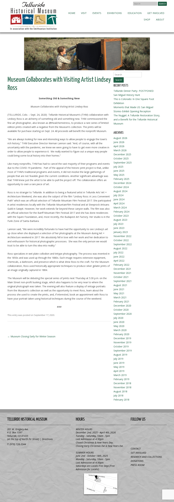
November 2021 (122, 272)
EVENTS (96, 13)
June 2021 (119, 289)
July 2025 (118, 166)
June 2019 (119, 362)
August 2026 (120, 138)
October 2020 (121, 309)
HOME (71, 13)
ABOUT (160, 19)
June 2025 (119, 170)
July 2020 (118, 317)
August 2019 (120, 354)
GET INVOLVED (155, 13)
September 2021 (123, 281)
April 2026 (119, 146)
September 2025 (123, 162)
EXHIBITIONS (114, 13)
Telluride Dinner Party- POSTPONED (134, 90)
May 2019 (119, 366)
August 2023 (120, 219)
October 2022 (121, 240)
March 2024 (120, 207)
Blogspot (149, 431)
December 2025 (122, 154)
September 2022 (123, 244)
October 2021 (121, 277)
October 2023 (121, 215)
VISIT (84, 13)
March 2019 (120, 375)
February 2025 (121, 179)
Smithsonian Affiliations (26, 452)
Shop (147, 19)
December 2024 (122, 183)
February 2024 (121, 211)
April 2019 (119, 371)
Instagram (149, 439)
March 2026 (120, 150)
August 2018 (120, 391)
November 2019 (122, 342)
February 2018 (121, 399)
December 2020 (122, 305)
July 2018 (118, 395)
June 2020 (119, 322)
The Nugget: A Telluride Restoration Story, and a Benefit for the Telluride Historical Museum (137, 119)
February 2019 (121, 379)
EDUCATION (135, 13)
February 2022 (121, 264)
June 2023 (119, 228)
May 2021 (119, 293)
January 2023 (121, 232)
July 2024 (118, 195)
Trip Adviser (159, 431)
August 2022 (120, 248)
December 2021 (122, 268)
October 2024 (121, 187)
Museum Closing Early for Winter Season (31, 336)
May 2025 (119, 174)
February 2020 (121, 334)
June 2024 (119, 199)
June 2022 (119, 256)
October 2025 (121, 158)
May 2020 (119, 326)
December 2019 (122, 338)
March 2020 (120, 330)
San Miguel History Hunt (127, 95)
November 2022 (122, 236)
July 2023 (118, 223)
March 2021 (120, 297)
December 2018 (122, 383)
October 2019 (121, 346)
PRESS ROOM (137, 465)
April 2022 (119, 260)
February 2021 (121, 301)
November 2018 (122, 387)
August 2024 (120, 191)
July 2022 (118, 252)
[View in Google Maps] (101, 483)
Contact (136, 448)
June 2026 (119, 142)
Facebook (129, 3)
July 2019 (118, 358)
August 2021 (120, 285)
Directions (47, 439)
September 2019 (123, 350)
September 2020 (123, 313)
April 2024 (119, 203)
